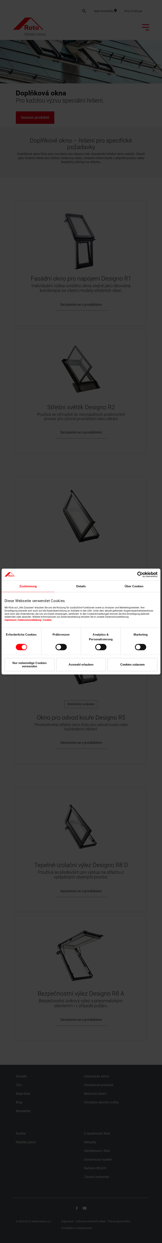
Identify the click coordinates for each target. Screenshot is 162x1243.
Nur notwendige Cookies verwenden (29, 664)
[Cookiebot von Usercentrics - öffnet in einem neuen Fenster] (140, 574)
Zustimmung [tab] (28, 586)
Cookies (47, 620)
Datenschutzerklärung (29, 620)
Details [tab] (81, 586)
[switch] (61, 647)
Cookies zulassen (132, 664)
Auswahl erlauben (81, 664)
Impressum (10, 620)
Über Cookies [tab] (134, 586)
